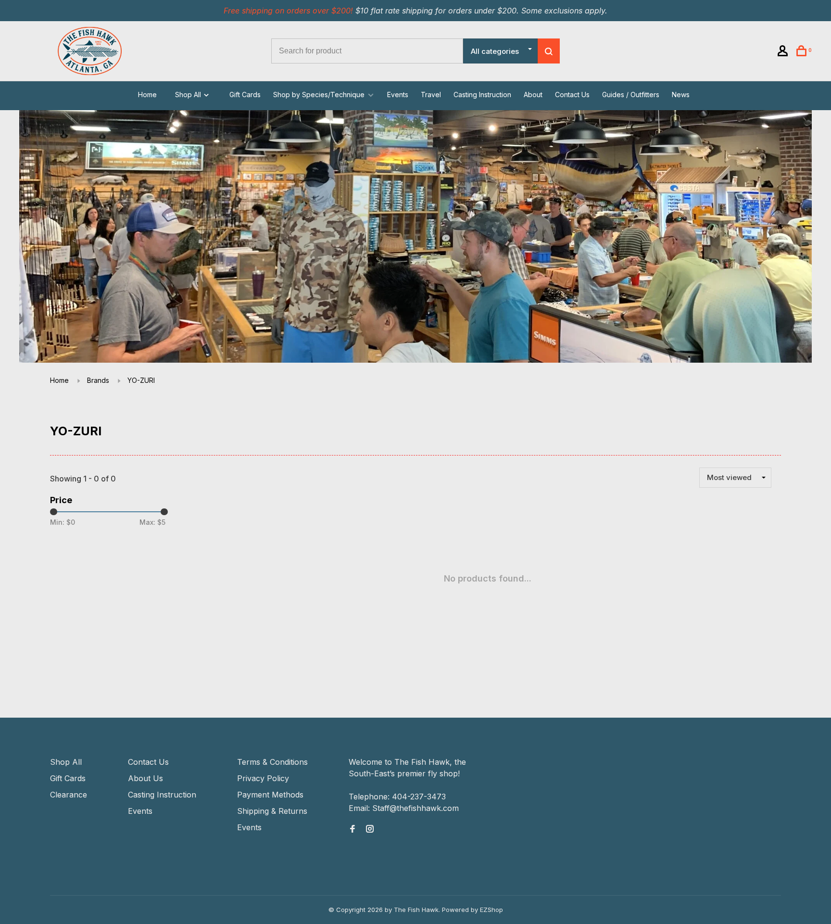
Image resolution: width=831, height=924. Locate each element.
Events (397, 94)
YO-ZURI (141, 380)
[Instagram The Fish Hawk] (370, 829)
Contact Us (572, 94)
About (533, 94)
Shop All (189, 94)
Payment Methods (270, 794)
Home (147, 94)
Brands (98, 380)
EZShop (491, 909)
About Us (145, 778)
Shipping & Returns (272, 811)
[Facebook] (352, 829)
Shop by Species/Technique (319, 94)
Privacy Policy (263, 778)
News (681, 94)
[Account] (784, 52)
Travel (431, 94)
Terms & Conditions (272, 762)
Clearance (68, 794)
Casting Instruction (482, 94)
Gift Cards (245, 94)
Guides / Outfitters (630, 94)
